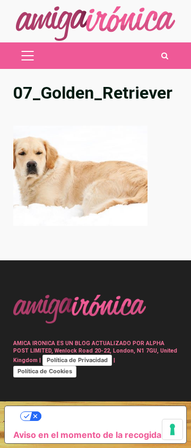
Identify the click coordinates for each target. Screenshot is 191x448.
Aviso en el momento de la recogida (87, 434)
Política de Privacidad (77, 360)
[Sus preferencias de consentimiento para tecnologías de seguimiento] (172, 429)
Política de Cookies (45, 371)
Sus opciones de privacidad (106, 416)
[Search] (164, 56)
